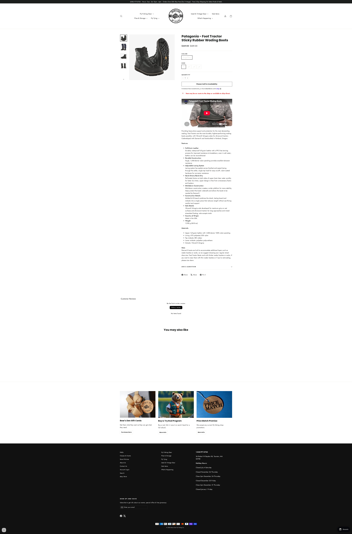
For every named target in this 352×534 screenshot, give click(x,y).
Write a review (176, 307)
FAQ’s (121, 452)
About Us (123, 463)
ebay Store (123, 476)
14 (199, 67)
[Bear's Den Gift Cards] (138, 404)
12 (189, 67)
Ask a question (189, 267)
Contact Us (123, 466)
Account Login (124, 470)
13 (194, 67)
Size (183, 63)
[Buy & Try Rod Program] (176, 404)
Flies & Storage (140, 18)
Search (122, 473)
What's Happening (204, 18)
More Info (162, 432)
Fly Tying (154, 18)
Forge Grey (187, 57)
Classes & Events (125, 456)
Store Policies (124, 459)
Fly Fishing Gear (146, 14)
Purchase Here (126, 432)
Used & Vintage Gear (199, 14)
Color (185, 54)
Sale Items (215, 14)
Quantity (186, 75)
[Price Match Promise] (214, 404)
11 (184, 67)
